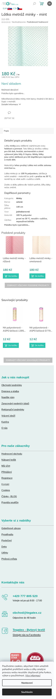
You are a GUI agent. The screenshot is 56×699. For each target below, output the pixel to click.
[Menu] (49, 3)
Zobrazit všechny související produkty (28, 360)
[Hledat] (34, 3)
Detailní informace (9, 104)
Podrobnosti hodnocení (37, 22)
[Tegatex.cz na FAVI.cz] (35, 660)
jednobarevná (23, 211)
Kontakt (5, 484)
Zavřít (17, 112)
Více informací (32, 675)
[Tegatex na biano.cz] (16, 660)
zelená (19, 202)
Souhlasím (27, 692)
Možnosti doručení (9, 89)
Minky (19, 198)
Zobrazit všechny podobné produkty (28, 285)
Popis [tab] (6, 131)
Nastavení (27, 682)
